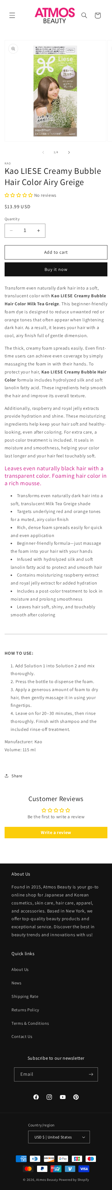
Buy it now (56, 269)
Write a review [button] (56, 832)
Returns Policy (25, 1009)
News (16, 983)
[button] (12, 15)
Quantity (12, 218)
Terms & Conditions (30, 1023)
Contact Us (21, 1036)
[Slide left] (43, 152)
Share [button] (16, 775)
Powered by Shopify (74, 1179)
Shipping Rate (24, 996)
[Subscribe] (90, 1074)
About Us (20, 969)
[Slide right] (69, 152)
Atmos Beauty (47, 1179)
